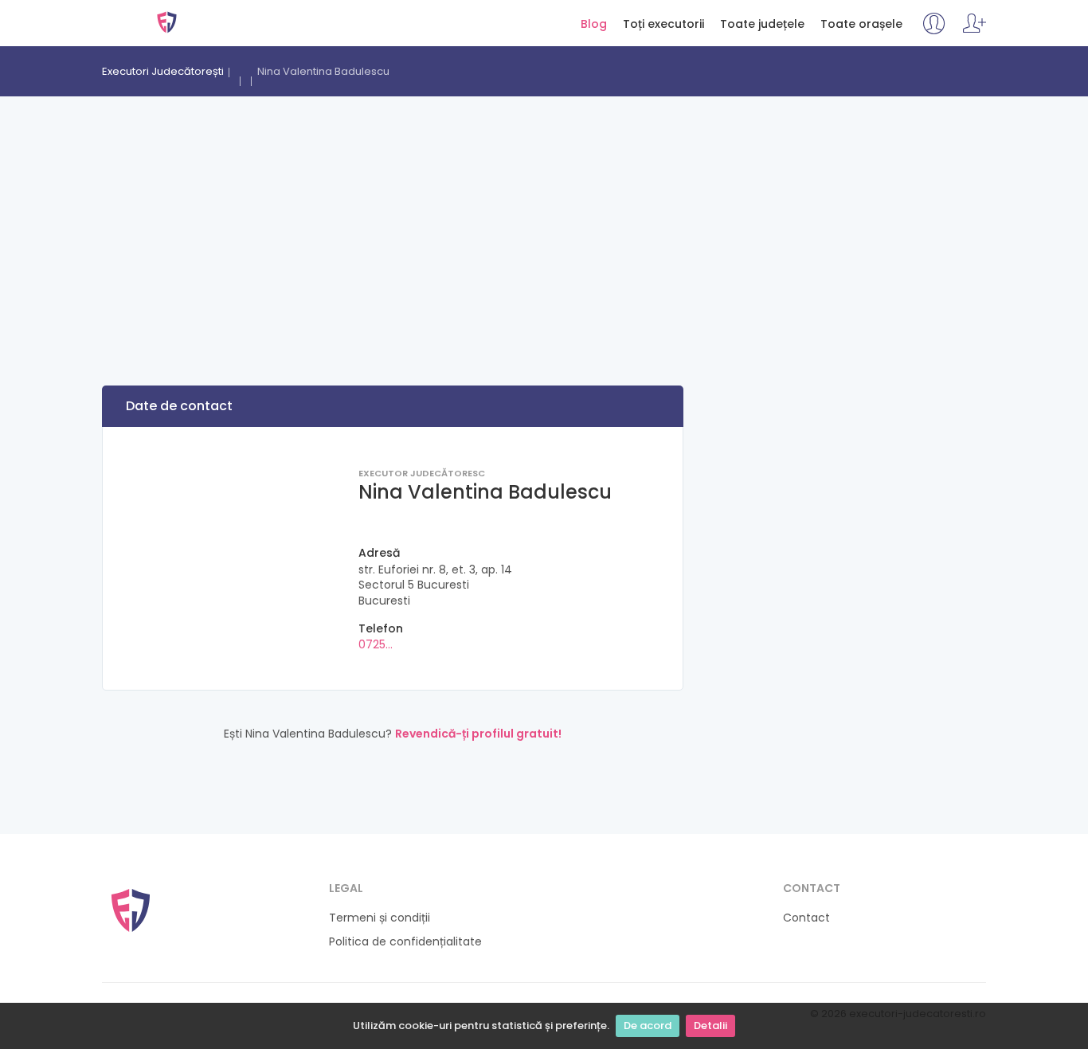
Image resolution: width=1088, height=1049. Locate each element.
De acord (647, 1025)
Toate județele (762, 24)
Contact (806, 918)
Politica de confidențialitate (405, 941)
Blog (594, 24)
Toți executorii (663, 24)
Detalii (710, 1025)
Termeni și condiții (379, 918)
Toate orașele (861, 24)
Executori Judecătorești (167, 22)
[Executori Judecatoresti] (130, 909)
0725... (375, 644)
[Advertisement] (544, 215)
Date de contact (179, 406)
